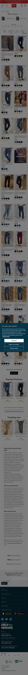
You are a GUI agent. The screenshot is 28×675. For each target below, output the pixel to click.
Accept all (14, 340)
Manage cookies (14, 348)
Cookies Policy (6, 336)
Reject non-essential (14, 344)
